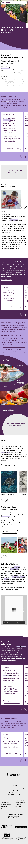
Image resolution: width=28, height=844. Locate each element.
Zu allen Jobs (6, 280)
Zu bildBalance (7, 465)
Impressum (9, 816)
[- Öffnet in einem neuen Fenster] (12, 781)
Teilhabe (22, 577)
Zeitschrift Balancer (6, 804)
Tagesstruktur (14, 220)
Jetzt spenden (12, 702)
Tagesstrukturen (6, 101)
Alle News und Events (12, 753)
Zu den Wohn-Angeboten (12, 148)
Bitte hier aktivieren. (14, 173)
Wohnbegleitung (8, 114)
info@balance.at (15, 794)
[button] (27, 27)
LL (27, 24)
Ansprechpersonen (20, 802)
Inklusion (6, 579)
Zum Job (12, 306)
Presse (3, 808)
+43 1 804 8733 (15, 792)
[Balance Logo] (14, 774)
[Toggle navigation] (24, 2)
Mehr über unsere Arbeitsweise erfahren (14, 350)
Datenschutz (16, 816)
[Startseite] (6, 2)
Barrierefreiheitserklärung (14, 817)
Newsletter (4, 806)
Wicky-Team (18, 808)
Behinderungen (5, 69)
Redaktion (17, 567)
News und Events (5, 802)
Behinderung (15, 577)
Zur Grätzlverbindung (9, 532)
